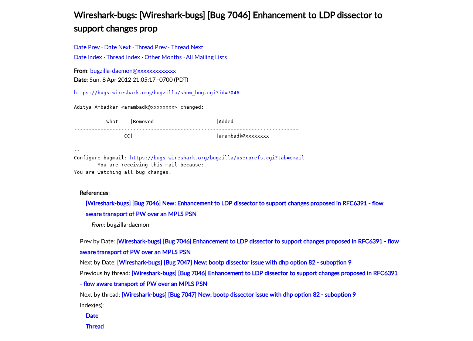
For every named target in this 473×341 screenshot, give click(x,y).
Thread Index (123, 57)
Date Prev (87, 47)
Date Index (88, 57)
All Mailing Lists (206, 57)
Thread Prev (151, 47)
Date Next (117, 47)
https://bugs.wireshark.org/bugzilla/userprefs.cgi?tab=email (217, 158)
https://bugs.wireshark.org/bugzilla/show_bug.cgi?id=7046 (156, 92)
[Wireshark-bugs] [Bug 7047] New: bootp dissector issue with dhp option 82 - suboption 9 (234, 263)
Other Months (163, 57)
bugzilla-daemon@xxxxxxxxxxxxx (133, 71)
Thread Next (187, 47)
